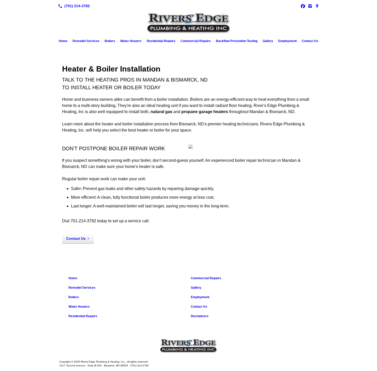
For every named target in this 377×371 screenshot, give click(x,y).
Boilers (110, 41)
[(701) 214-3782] (73, 6)
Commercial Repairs (196, 41)
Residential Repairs (161, 41)
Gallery (268, 41)
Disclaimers (200, 316)
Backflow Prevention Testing (236, 41)
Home (63, 41)
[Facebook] (302, 6)
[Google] (317, 6)
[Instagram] (310, 6)
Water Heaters (131, 41)
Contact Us (310, 41)
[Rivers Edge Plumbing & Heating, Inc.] (188, 346)
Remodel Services (86, 41)
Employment (287, 41)
